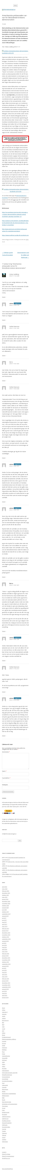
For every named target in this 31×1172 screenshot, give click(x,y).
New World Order (6, 1102)
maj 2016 (4, 947)
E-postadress (6, 778)
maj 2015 (4, 972)
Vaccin (3, 1137)
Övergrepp (5, 1106)
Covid (3, 1029)
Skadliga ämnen (6, 1121)
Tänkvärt (4, 1133)
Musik (3, 1100)
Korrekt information (7, 1081)
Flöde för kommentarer (8, 1156)
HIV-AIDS (4, 1068)
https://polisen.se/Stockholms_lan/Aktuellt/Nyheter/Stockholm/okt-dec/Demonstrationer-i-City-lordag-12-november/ (15, 223)
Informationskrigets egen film (9, 1072)
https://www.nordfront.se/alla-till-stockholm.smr (15, 235)
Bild (3, 1022)
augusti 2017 (5, 916)
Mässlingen (5, 1089)
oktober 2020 (5, 905)
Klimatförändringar (7, 1075)
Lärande (4, 1087)
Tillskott (4, 1135)
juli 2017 (4, 918)
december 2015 (6, 958)
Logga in (4, 1152)
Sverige (4, 1129)
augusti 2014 (5, 989)
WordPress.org (6, 1158)
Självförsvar (5, 1118)
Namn (4, 771)
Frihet (3, 1054)
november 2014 (6, 985)
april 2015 (4, 974)
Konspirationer (6, 1077)
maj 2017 (4, 922)
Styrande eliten (6, 1127)
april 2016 (4, 949)
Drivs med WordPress (7, 1169)
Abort (3, 1008)
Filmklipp (4, 1049)
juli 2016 (4, 943)
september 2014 (6, 987)
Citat (3, 1027)
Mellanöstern (5, 1095)
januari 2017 (5, 930)
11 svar (4, 24)
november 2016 (6, 935)
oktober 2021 (5, 895)
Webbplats (5, 785)
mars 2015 (4, 976)
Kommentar (6, 752)
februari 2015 (5, 978)
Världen (4, 1139)
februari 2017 (5, 928)
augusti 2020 (5, 907)
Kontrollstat (5, 1079)
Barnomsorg (5, 1020)
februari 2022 (5, 891)
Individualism (5, 1070)
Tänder (4, 1131)
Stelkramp (4, 1125)
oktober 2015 (5, 962)
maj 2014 (4, 993)
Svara (3, 297)
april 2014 (4, 995)
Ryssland (4, 1114)
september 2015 (6, 964)
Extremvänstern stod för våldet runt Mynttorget (23, 255)
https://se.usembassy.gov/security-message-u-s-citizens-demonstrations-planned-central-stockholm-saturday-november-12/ (15, 214)
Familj (3, 1045)
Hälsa (3, 1064)
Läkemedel (5, 1085)
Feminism (4, 1047)
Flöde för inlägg (6, 1154)
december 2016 (6, 933)
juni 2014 (4, 991)
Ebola (3, 1035)
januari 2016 (5, 955)
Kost (3, 1083)
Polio (3, 1110)
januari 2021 (5, 899)
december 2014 (6, 983)
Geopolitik (4, 1058)
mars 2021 (4, 897)
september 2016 (6, 939)
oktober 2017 (5, 912)
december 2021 (6, 893)
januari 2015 (5, 981)
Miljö (3, 1098)
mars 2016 (4, 951)
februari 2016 (5, 953)
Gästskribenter (6, 1056)
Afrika (3, 1010)
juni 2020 (4, 910)
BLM (3, 1024)
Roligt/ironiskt (5, 1112)
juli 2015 (4, 968)
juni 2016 (4, 945)
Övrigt (3, 1108)
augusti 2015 (5, 966)
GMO (3, 1062)
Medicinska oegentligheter (9, 1093)
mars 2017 (4, 926)
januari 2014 (5, 997)
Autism (4, 1018)
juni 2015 (4, 970)
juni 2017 (4, 920)
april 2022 (4, 887)
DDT (3, 1031)
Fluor (3, 1052)
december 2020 (6, 901)
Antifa (3, 1016)
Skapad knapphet (6, 1123)
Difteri (3, 1033)
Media (3, 1091)
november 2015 (6, 960)
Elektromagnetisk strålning (9, 1039)
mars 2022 (4, 889)
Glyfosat (4, 1060)
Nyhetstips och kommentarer (9, 1104)
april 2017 (4, 924)
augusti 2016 (5, 941)
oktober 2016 (5, 937)
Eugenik (4, 1041)
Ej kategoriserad (6, 1037)
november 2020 (6, 903)
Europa (4, 1043)
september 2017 (6, 914)
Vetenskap (5, 1141)
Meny (15, 5)
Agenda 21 (5, 1012)
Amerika (4, 1014)
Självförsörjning (6, 1116)
